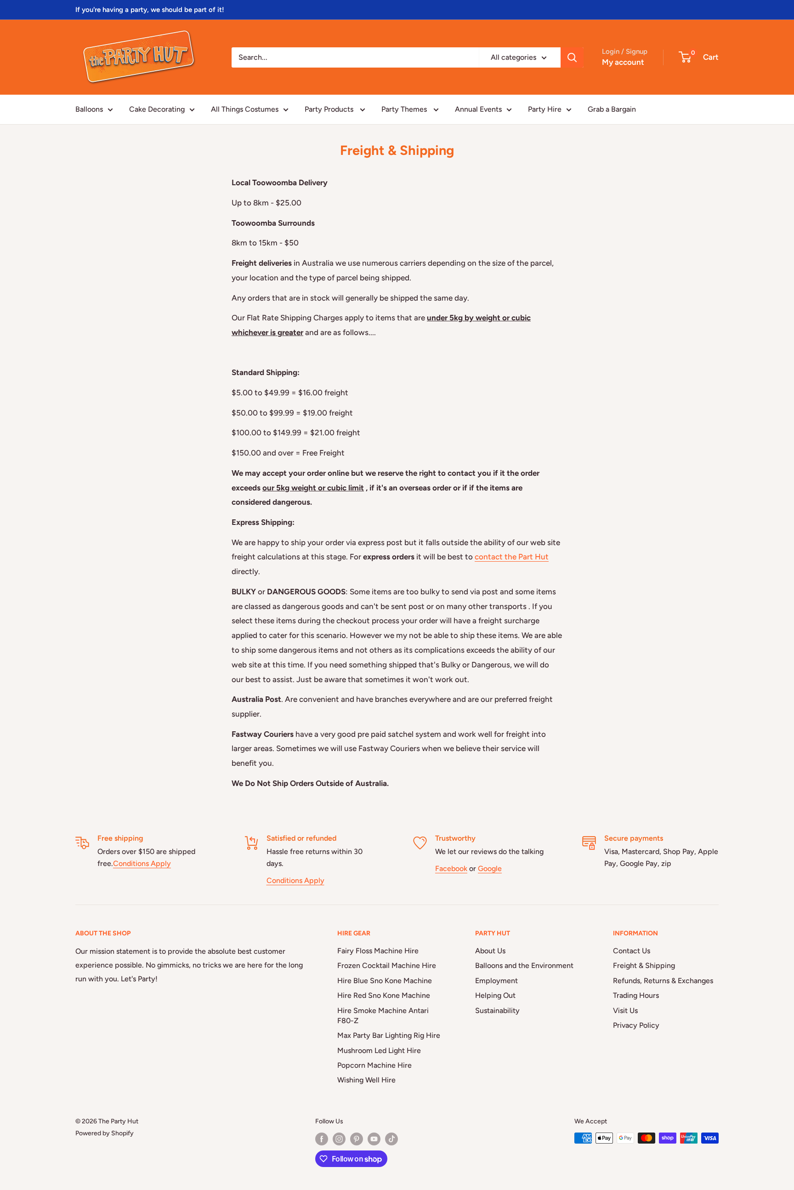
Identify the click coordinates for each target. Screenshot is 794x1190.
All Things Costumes (244, 109)
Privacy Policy (636, 1025)
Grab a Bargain (612, 109)
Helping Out (495, 995)
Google (490, 868)
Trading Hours (636, 995)
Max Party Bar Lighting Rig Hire (388, 1035)
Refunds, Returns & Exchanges (663, 980)
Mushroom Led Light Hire (379, 1050)
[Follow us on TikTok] (391, 1139)
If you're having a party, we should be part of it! (149, 10)
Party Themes (405, 109)
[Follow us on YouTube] (374, 1139)
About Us (490, 950)
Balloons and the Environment (524, 965)
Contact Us (631, 950)
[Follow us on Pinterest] (356, 1139)
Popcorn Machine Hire (374, 1065)
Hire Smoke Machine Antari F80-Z (383, 1015)
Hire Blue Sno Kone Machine (384, 980)
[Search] (572, 57)
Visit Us (625, 1010)
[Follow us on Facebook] (321, 1139)
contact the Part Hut (512, 556)
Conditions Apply (142, 863)
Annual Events (478, 109)
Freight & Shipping (644, 965)
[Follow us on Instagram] (339, 1139)
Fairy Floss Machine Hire (378, 950)
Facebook (451, 868)
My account (623, 62)
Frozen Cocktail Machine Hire (386, 965)
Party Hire (544, 109)
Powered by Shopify (104, 1133)
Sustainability (497, 1010)
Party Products (330, 109)
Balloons (89, 109)
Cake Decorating (157, 109)
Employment (496, 980)
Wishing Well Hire (366, 1080)
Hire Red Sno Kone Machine (383, 995)
